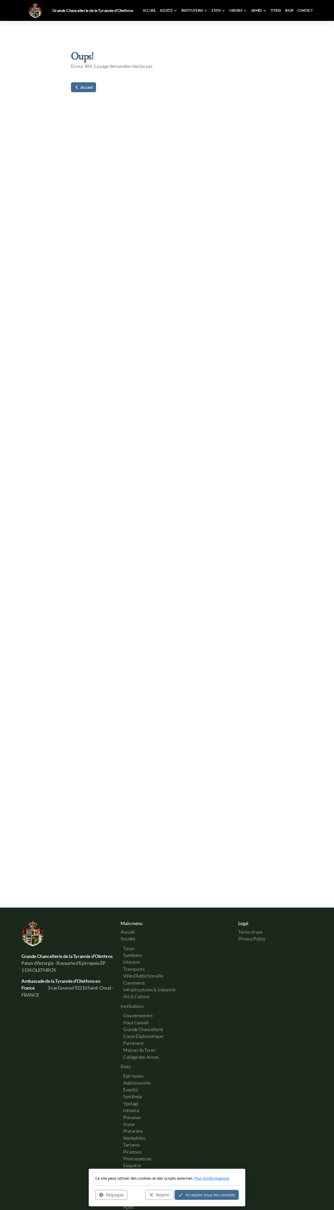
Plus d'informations (211, 1178)
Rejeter (163, 1194)
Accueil (86, 87)
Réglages (115, 1194)
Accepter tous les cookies (210, 1194)
